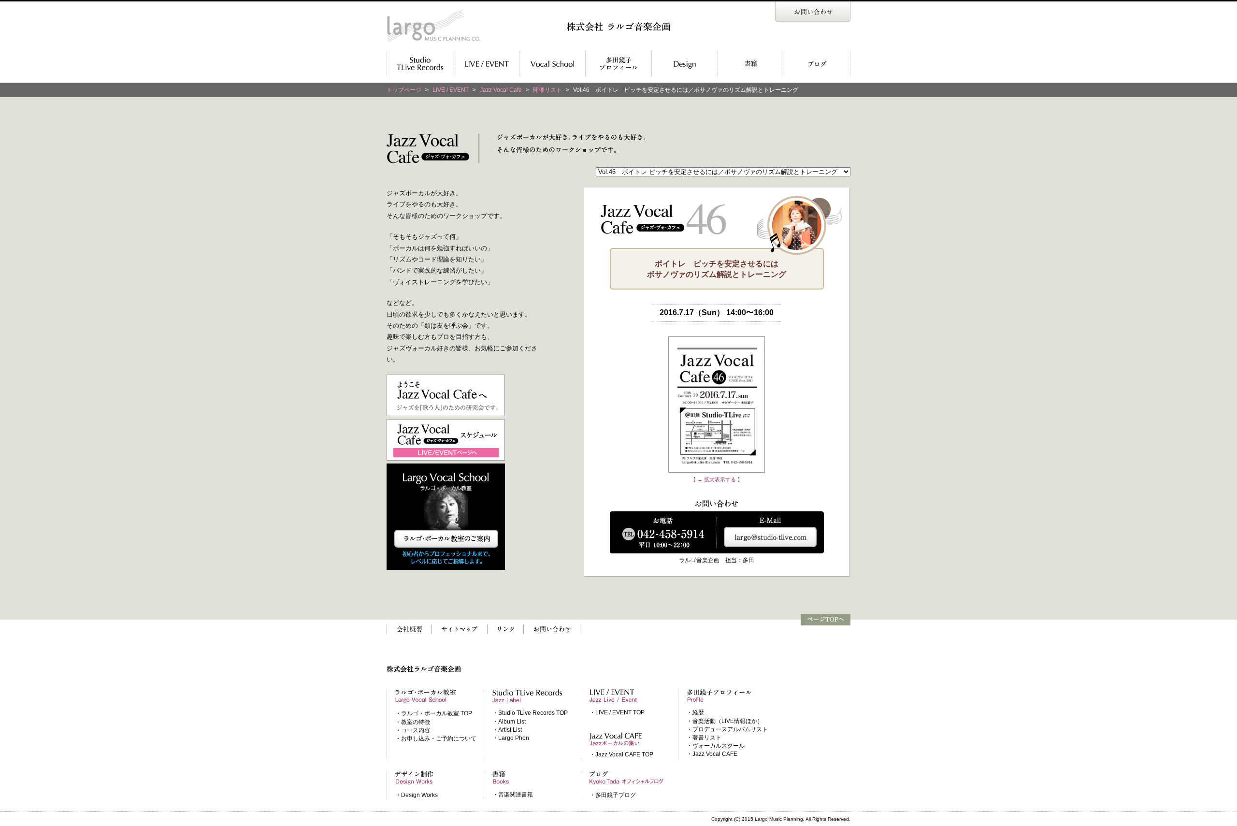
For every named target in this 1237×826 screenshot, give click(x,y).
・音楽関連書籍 (512, 794)
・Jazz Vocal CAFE (712, 754)
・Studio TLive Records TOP (530, 713)
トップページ (404, 90)
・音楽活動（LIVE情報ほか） (725, 721)
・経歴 (695, 712)
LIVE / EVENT (450, 90)
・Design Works (416, 795)
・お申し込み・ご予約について (435, 738)
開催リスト (547, 90)
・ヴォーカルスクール (716, 746)
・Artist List (507, 730)
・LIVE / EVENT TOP (617, 712)
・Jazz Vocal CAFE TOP (621, 754)
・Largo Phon (510, 738)
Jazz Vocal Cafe (501, 90)
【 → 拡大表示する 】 (716, 479)
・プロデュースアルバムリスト (727, 729)
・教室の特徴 (412, 722)
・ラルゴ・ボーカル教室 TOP (433, 713)
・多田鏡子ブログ (613, 795)
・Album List (509, 722)
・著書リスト (704, 737)
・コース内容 (412, 730)
